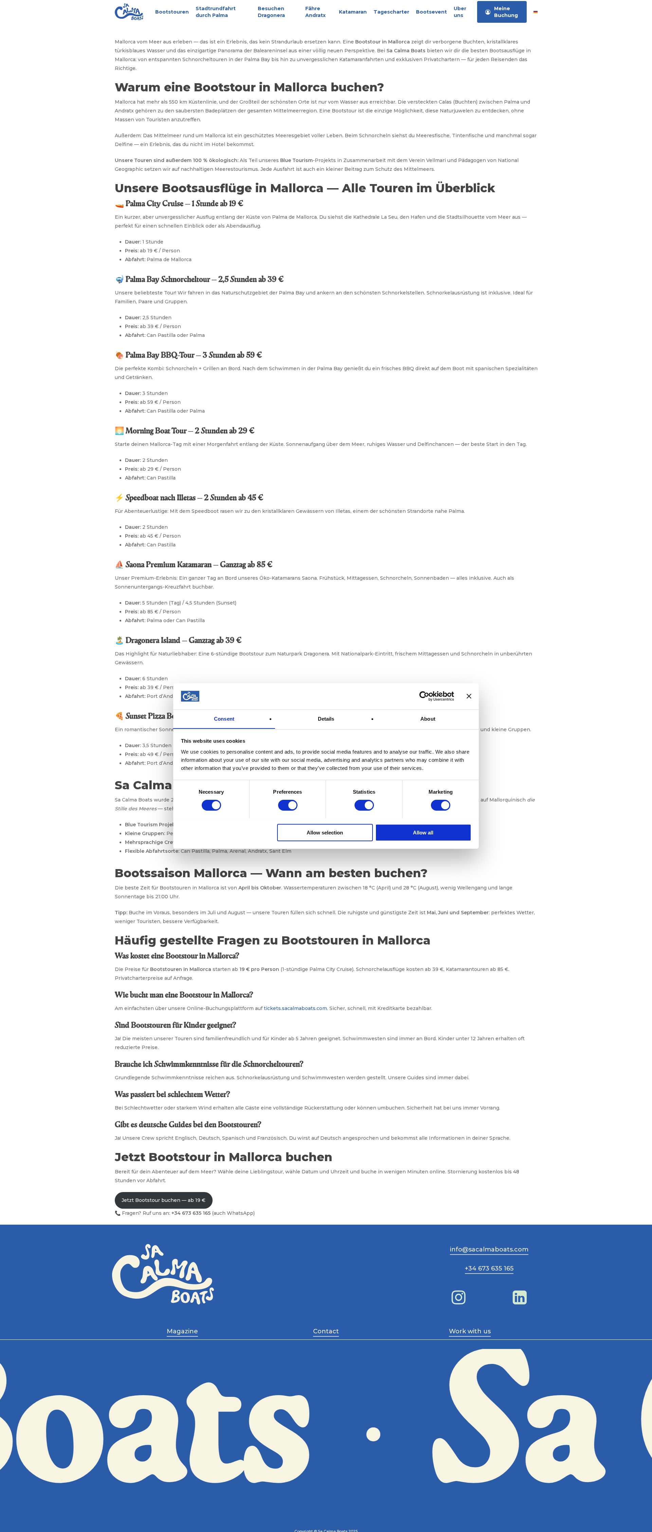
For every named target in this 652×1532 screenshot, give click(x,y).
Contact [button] (326, 1331)
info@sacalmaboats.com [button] (489, 1249)
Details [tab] (326, 718)
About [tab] (427, 718)
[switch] (287, 805)
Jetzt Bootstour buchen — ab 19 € (163, 1200)
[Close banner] (469, 696)
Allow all (423, 832)
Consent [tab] (224, 718)
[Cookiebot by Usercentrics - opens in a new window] (424, 696)
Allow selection (325, 832)
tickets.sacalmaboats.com (295, 1008)
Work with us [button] (470, 1331)
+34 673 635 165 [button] (489, 1268)
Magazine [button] (182, 1331)
